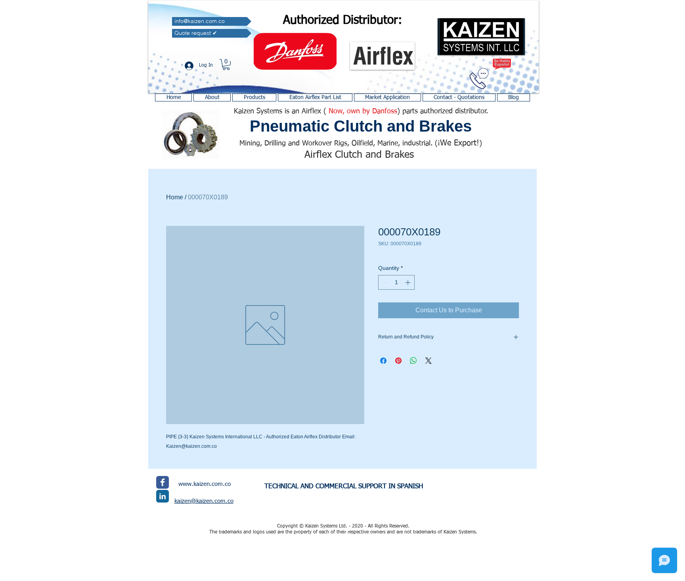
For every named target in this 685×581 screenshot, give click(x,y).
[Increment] (408, 282)
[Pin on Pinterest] (398, 360)
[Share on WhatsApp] (413, 360)
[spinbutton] (396, 282)
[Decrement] (384, 282)
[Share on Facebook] (383, 360)
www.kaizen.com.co (204, 484)
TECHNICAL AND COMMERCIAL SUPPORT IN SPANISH (343, 486)
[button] (226, 64)
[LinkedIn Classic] (162, 496)
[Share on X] (428, 360)
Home (174, 197)
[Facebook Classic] (162, 482)
